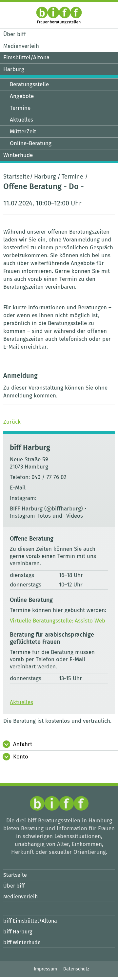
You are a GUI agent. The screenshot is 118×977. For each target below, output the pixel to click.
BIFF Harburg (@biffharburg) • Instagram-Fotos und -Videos (48, 512)
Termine (72, 176)
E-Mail (18, 487)
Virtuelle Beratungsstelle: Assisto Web (57, 620)
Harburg (45, 176)
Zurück (12, 421)
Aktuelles (21, 702)
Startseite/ (18, 176)
